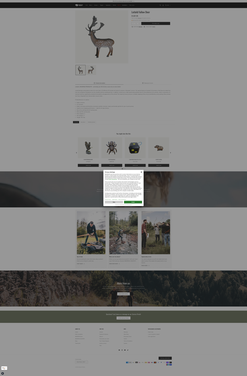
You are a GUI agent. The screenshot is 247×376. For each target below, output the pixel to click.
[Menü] (6, 367)
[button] (2, 373)
